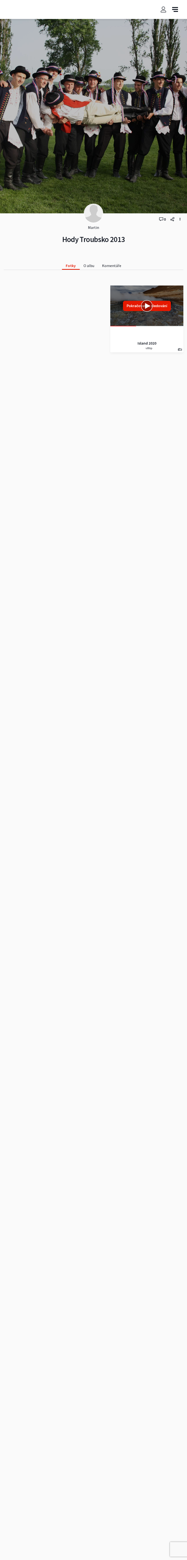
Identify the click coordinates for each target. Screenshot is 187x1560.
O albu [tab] (89, 265)
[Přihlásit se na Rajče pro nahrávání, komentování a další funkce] (163, 9)
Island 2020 (147, 343)
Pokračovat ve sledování (147, 306)
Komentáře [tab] (111, 265)
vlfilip (148, 348)
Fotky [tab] (71, 265)
